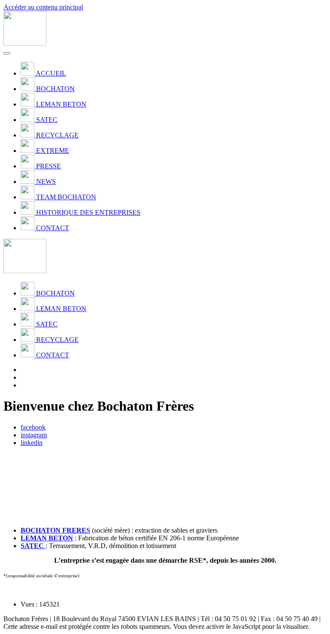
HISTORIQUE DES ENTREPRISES (88, 212)
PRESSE (48, 166)
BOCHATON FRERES (55, 530)
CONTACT (52, 228)
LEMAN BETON (61, 104)
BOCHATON (55, 88)
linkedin (32, 442)
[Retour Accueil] (24, 43)
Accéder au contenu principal (43, 7)
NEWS (46, 181)
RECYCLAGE (57, 135)
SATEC (47, 119)
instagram (34, 435)
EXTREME (52, 150)
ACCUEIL (51, 73)
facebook (33, 427)
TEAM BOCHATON (66, 197)
